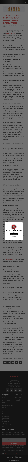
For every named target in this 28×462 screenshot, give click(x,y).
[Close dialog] (22, 222)
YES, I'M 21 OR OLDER (14, 234)
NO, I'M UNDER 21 (14, 236)
